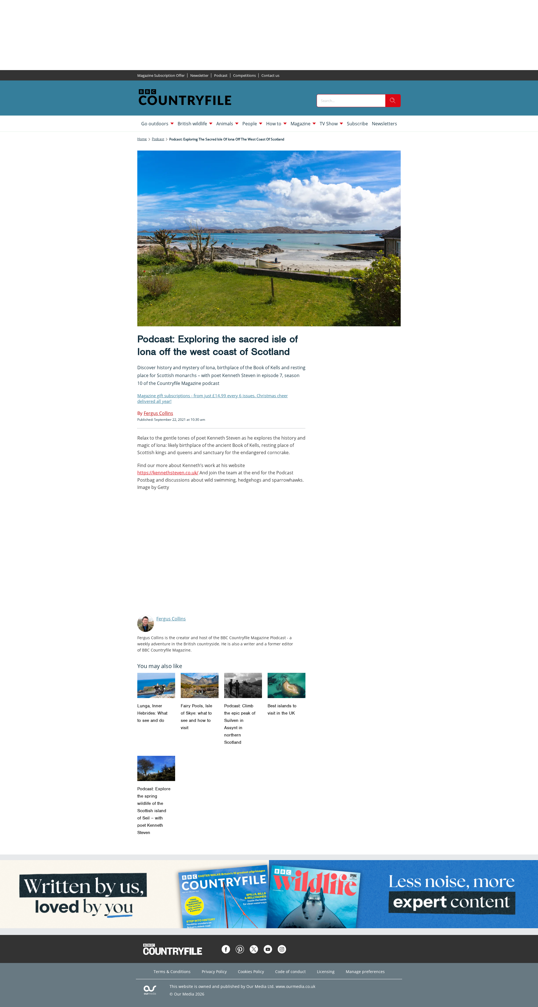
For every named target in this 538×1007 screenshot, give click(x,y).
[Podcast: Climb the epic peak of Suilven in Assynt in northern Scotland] (243, 685)
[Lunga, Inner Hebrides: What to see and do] (156, 685)
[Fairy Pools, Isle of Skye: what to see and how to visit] (200, 685)
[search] (392, 100)
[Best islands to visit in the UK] (286, 685)
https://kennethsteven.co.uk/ (167, 473)
